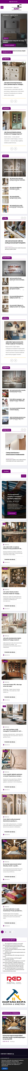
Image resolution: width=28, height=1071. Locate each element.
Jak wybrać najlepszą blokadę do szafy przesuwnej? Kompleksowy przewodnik (17, 186)
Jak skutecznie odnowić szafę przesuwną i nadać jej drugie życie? (17, 177)
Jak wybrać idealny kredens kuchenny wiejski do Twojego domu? (11, 591)
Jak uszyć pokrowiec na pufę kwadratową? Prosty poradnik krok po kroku (17, 389)
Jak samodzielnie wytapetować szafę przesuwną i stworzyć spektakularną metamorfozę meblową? (18, 195)
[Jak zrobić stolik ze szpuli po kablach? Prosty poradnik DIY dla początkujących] (14, 530)
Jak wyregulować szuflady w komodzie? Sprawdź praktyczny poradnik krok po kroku (14, 495)
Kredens (5, 566)
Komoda (8, 490)
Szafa (5, 794)
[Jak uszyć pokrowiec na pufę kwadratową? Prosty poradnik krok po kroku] (14, 892)
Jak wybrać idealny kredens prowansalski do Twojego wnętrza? (15, 131)
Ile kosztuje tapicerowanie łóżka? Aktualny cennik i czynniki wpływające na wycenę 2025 (12, 863)
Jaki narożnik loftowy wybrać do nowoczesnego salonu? (17, 277)
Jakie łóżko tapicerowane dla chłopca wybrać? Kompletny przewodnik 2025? (12, 341)
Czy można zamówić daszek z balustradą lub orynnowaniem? (17, 407)
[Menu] (2, 7)
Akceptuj (4, 1068)
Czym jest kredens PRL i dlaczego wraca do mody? (12, 683)
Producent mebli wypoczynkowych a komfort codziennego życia (12, 268)
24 (10, 930)
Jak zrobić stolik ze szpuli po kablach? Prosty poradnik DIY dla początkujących (12, 546)
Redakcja (6, 15)
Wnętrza (6, 38)
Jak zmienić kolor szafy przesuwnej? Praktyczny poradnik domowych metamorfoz (16, 204)
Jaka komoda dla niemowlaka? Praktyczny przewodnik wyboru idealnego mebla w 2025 (14, 84)
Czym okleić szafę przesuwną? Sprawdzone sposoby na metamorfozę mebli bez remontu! (14, 168)
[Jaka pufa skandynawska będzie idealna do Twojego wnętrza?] (14, 621)
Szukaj (6, 469)
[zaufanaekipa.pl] (14, 995)
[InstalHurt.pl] (14, 978)
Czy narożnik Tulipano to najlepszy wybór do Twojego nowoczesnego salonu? (17, 304)
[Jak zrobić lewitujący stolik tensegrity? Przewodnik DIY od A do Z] (14, 712)
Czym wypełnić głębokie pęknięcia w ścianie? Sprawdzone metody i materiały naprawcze (12, 773)
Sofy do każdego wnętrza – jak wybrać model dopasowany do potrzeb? (17, 286)
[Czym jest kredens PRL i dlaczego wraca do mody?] (14, 667)
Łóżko (5, 839)
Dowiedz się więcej (9, 45)
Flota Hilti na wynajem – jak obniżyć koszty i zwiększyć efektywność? (17, 398)
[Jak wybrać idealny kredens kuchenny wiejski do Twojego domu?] (14, 575)
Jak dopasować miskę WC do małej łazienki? (13, 41)
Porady (5, 613)
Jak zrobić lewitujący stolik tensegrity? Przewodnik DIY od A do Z (13, 728)
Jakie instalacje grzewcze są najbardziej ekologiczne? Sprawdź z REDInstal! (17, 416)
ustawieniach (4, 1065)
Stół (4, 521)
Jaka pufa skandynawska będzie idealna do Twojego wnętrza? (13, 380)
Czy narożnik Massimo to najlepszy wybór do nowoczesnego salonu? (16, 295)
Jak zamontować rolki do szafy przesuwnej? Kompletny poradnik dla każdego (13, 240)
